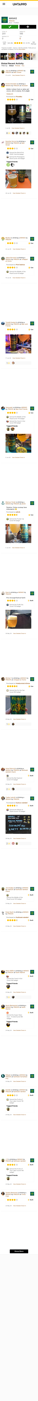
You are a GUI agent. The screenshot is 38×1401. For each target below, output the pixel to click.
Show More (21, 49)
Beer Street (17, 72)
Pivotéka (19, 96)
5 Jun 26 (8, 547)
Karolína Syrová (11, 141)
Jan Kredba (9, 888)
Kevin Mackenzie (11, 1005)
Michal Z (8, 678)
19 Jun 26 (8, 277)
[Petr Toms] (13, 724)
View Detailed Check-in (18, 75)
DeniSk (8, 1090)
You (23, 66)
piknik (23, 504)
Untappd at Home (19, 680)
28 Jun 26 (8, 193)
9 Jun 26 (8, 457)
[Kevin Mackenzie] (13, 997)
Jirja (7, 71)
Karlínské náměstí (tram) (17, 890)
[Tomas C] (16, 843)
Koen (7, 592)
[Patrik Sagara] (13, 843)
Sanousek (9, 407)
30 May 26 (9, 633)
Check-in (9, 27)
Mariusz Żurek (10, 502)
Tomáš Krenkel (11, 322)
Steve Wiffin (10, 971)
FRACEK (12, 21)
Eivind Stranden (11, 84)
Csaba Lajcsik (10, 797)
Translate (9, 94)
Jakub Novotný (11, 258)
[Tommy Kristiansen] (20, 133)
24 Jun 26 (8, 249)
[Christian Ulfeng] (16, 133)
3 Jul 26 (8, 128)
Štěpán (8, 1075)
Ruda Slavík (10, 912)
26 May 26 (9, 784)
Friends (17, 66)
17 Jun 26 (8, 358)
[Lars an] (27, 133)
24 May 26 (9, 903)
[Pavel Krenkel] (13, 363)
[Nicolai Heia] (24, 133)
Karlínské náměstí (22, 917)
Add (27, 27)
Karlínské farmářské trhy (16, 1077)
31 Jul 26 (8, 75)
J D (7, 1159)
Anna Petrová (10, 768)
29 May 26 (9, 719)
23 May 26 (9, 1205)
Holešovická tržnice (23, 683)
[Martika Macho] (13, 789)
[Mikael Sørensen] (13, 133)
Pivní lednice (20, 265)
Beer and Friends (21, 409)
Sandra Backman (11, 1193)
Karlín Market (20, 972)
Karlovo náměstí (21, 803)
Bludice (8, 238)
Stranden (24, 85)
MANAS (20, 71)
